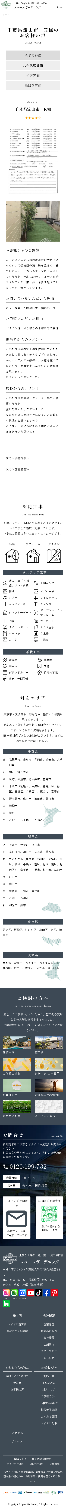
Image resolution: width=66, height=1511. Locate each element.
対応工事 (48, 1376)
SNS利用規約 (37, 1463)
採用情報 (54, 1463)
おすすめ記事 (49, 1423)
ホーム (6, 14)
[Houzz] (6, 1303)
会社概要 (48, 1337)
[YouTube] (30, 1292)
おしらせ (48, 1358)
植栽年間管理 (49, 1409)
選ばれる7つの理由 (17, 1376)
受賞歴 (17, 1383)
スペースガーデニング (27, 7)
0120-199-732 (25, 1166)
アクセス (17, 1441)
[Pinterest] (54, 1292)
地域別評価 (33, 85)
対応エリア (48, 1389)
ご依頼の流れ (49, 1396)
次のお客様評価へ (18, 469)
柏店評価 (33, 75)
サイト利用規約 (15, 1463)
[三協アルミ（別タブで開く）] (13, 1492)
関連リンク (20, 1458)
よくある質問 (49, 1416)
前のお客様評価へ (18, 458)
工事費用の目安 (49, 1403)
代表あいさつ (49, 1331)
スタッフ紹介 (49, 1351)
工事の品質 (48, 1383)
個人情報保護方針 (42, 1458)
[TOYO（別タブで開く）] (37, 1492)
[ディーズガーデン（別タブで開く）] (46, 1492)
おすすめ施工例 (17, 1324)
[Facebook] (46, 1292)
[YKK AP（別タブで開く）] (20, 1492)
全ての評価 (33, 55)
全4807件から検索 (17, 1331)
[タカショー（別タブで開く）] (28, 1492)
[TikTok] (38, 1292)
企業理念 (48, 1324)
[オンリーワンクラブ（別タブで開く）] (53, 1492)
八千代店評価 (33, 65)
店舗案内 (48, 1344)
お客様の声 (17, 1389)
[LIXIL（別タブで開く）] (5, 1492)
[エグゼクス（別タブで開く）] (60, 1492)
